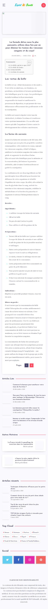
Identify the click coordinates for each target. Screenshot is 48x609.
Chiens (6, 537)
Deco (16, 537)
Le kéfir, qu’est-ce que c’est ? (21, 65)
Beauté (36, 532)
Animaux (17, 532)
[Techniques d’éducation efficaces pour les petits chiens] (5, 489)
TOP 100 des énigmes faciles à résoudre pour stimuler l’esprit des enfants (27, 514)
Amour (6, 532)
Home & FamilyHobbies (30, 541)
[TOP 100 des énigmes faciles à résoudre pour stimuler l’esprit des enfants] (5, 516)
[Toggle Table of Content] (28, 62)
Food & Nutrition (10, 541)
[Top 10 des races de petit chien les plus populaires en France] (5, 507)
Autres (26, 532)
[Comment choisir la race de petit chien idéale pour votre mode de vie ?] (5, 498)
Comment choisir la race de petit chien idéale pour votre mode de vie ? (27, 496)
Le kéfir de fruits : (17, 67)
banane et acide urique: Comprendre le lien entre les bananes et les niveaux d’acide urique (29, 421)
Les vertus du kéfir (14, 70)
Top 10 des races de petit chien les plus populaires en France (25, 505)
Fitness (33, 537)
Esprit (24, 537)
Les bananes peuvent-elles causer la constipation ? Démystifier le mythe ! (26, 409)
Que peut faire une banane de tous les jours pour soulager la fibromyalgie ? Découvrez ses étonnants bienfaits (29, 397)
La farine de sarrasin (17, 72)
